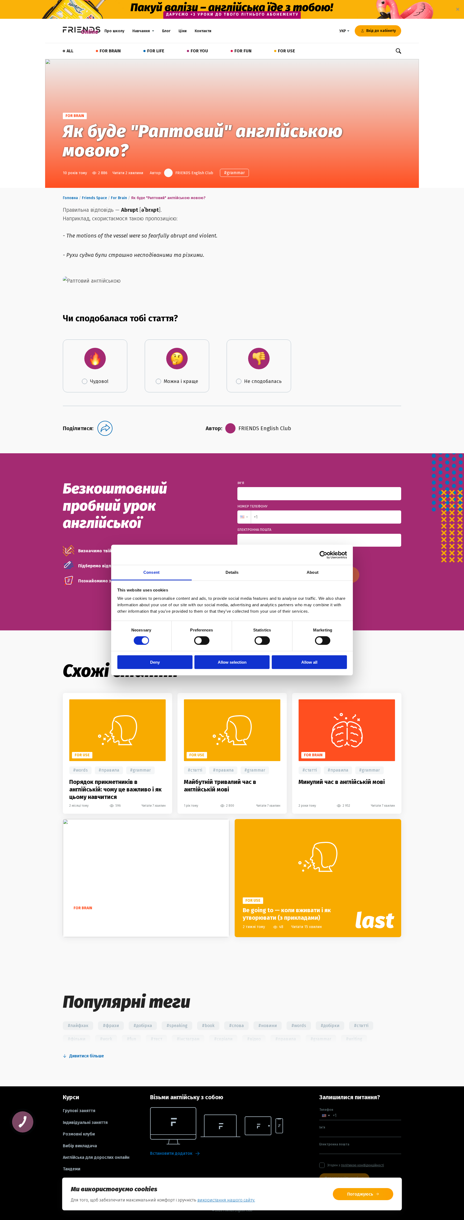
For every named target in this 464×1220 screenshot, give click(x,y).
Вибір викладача (80, 1146)
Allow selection (232, 662)
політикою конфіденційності (362, 1165)
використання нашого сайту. (226, 1200)
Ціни (183, 31)
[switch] (201, 640)
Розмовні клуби (79, 1134)
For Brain (119, 198)
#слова (236, 1025)
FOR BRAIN (110, 50)
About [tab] (312, 572)
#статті (195, 770)
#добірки (330, 1025)
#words (80, 770)
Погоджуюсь (360, 1194)
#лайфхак (78, 1025)
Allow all (309, 662)
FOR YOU (199, 50)
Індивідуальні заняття (85, 1122)
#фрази (111, 1025)
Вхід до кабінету (381, 30)
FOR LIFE (155, 50)
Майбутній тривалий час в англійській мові (220, 785)
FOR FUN (243, 50)
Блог (166, 31)
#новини (267, 1025)
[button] (244, 517)
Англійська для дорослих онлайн (96, 1157)
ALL (70, 50)
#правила (109, 770)
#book (208, 1025)
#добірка (142, 1025)
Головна (70, 198)
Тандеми (71, 1169)
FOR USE (286, 50)
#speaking (176, 1025)
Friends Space (94, 198)
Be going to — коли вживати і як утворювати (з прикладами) (287, 914)
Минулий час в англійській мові (342, 782)
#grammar (234, 172)
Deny (155, 662)
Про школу (114, 31)
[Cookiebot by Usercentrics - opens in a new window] (323, 555)
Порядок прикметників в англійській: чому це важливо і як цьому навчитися (115, 789)
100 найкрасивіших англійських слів (121, 917)
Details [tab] (232, 572)
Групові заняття (79, 1110)
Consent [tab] (151, 572)
